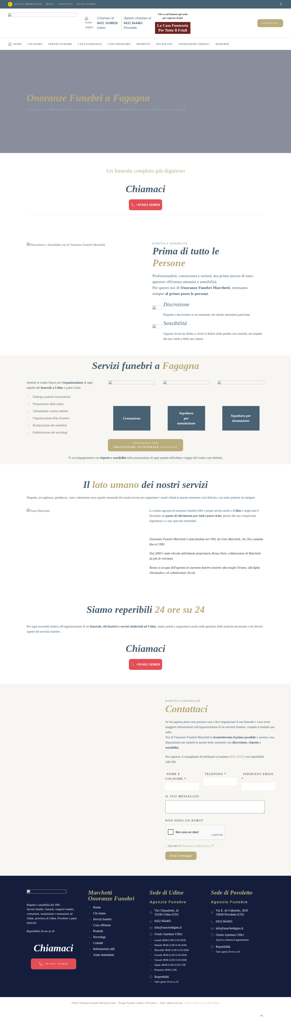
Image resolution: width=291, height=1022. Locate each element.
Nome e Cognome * (175, 776)
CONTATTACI (270, 23)
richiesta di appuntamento (237, 939)
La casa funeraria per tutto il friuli (172, 27)
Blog (50, 4)
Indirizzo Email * (258, 776)
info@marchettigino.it (168, 927)
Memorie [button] (222, 44)
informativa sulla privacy (195, 845)
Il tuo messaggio (182, 796)
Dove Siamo (86, 4)
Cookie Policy (212, 1002)
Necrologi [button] (164, 44)
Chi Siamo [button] (35, 44)
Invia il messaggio (181, 855)
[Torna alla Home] (42, 23)
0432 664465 (162, 921)
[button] (261, 1016)
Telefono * (215, 774)
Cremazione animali (194, 44)
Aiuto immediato (28, 4)
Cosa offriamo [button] (119, 44)
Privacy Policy (193, 1002)
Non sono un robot (184, 820)
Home (17, 44)
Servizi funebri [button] (60, 44)
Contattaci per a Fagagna (145, 445)
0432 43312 (236, 756)
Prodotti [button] (143, 44)
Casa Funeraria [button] (90, 44)
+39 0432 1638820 (148, 204)
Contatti (65, 4)
